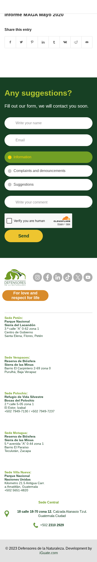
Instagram (37, 277)
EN (79, 7)
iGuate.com (48, 553)
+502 (52, 525)
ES (71, 7)
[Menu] (89, 6)
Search (56, 6)
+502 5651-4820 (16, 490)
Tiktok (67, 277)
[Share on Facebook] (10, 42)
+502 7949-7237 (43, 411)
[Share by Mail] (87, 42)
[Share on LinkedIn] (43, 42)
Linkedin (57, 277)
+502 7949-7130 (16, 411)
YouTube (87, 277)
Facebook (47, 277)
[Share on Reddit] (76, 42)
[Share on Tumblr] (54, 42)
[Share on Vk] (65, 42)
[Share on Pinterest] (32, 42)
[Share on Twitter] (21, 42)
